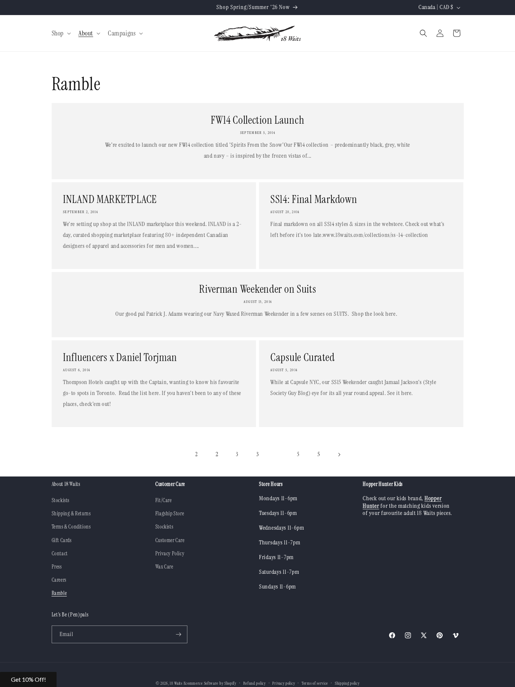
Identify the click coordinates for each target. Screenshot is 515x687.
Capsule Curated (302, 357)
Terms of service (315, 683)
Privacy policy (283, 683)
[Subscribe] (178, 634)
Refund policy (254, 683)
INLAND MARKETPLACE (110, 199)
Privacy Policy (169, 553)
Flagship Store (169, 513)
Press (57, 566)
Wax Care (164, 566)
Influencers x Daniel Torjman (120, 357)
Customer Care (170, 540)
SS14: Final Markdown (313, 199)
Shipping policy (347, 683)
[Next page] (339, 454)
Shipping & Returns (71, 513)
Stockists (60, 500)
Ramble (59, 593)
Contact (60, 553)
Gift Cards (62, 540)
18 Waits (176, 683)
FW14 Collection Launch (257, 120)
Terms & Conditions (71, 526)
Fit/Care (163, 500)
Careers (59, 579)
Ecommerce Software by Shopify (210, 683)
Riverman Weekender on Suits (257, 289)
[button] (60, 33)
